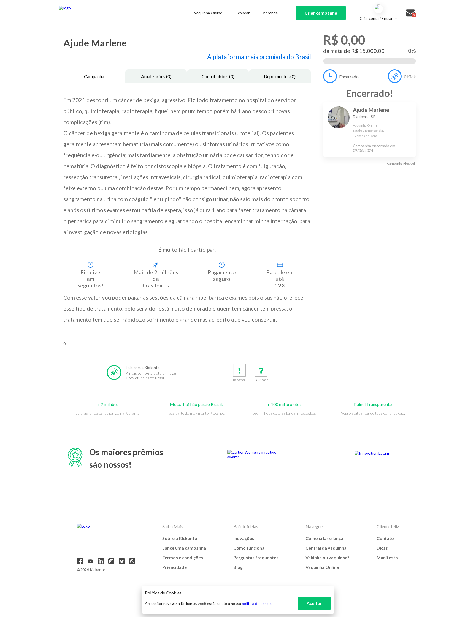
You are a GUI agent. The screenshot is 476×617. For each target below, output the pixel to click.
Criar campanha (321, 12)
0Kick (410, 76)
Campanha (94, 76)
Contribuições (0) (218, 76)
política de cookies (258, 603)
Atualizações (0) (156, 76)
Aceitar (314, 603)
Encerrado (349, 76)
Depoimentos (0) (280, 76)
